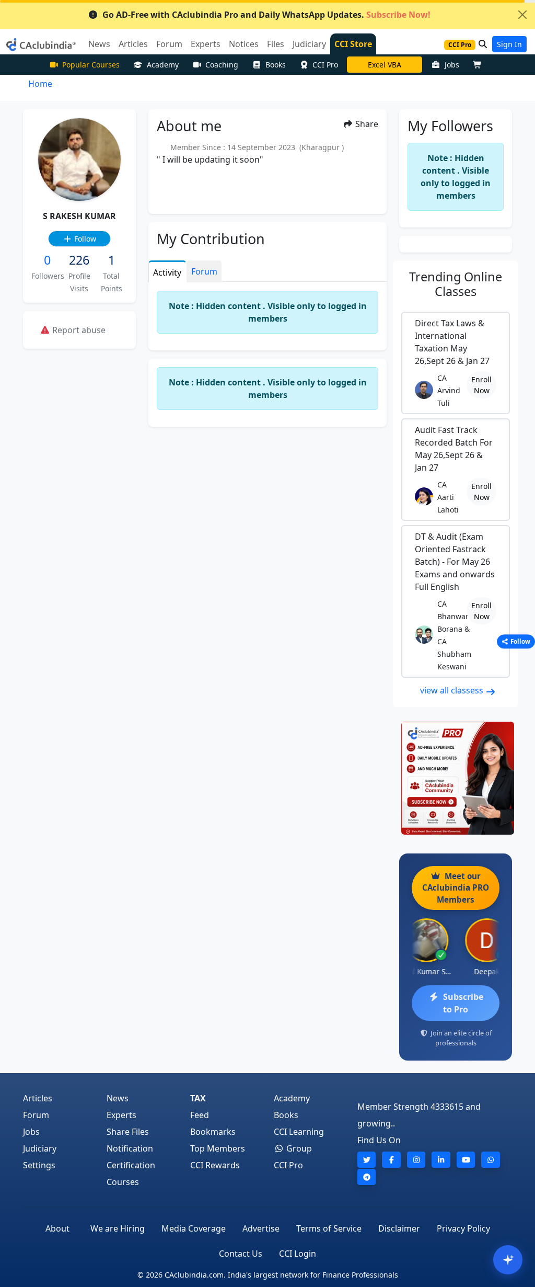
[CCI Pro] (455, 778)
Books (275, 65)
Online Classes (455, 284)
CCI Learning (299, 1131)
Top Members (217, 1148)
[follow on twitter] (366, 1160)
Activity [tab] (167, 272)
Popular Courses (91, 65)
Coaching (221, 65)
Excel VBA (384, 65)
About (57, 1228)
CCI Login (297, 1253)
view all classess (452, 690)
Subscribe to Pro (463, 1003)
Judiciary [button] (309, 44)
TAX (198, 1098)
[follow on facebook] (391, 1160)
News (118, 1098)
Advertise (261, 1228)
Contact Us (240, 1253)
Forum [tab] (204, 271)
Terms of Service (329, 1228)
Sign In (509, 44)
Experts (121, 1115)
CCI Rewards (215, 1165)
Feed (199, 1115)
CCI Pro (325, 65)
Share (365, 124)
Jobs (452, 65)
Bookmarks (213, 1131)
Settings (39, 1165)
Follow (84, 239)
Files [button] (275, 44)
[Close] (522, 14)
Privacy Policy (463, 1228)
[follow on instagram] (416, 1160)
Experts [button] (205, 44)
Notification (130, 1148)
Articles (37, 1098)
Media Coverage (193, 1228)
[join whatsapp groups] (490, 1160)
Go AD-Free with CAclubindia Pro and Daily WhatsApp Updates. (266, 14)
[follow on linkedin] (441, 1160)
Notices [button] (244, 44)
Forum (36, 1115)
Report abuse (78, 330)
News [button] (99, 44)
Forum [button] (169, 44)
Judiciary (39, 1148)
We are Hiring (117, 1228)
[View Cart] (479, 64)
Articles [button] (133, 44)
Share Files (128, 1131)
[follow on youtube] (466, 1160)
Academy (163, 65)
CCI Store (353, 44)
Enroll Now (481, 384)
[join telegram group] (366, 1177)
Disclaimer (399, 1228)
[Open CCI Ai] (507, 1259)
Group (298, 1148)
